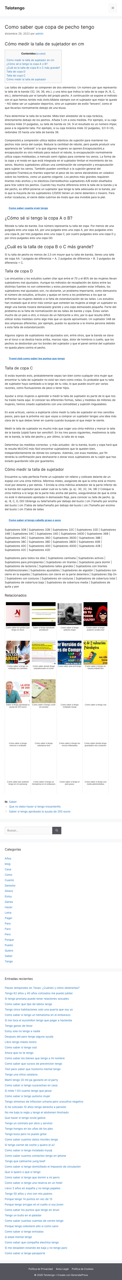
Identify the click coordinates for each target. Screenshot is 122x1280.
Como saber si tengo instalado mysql (28, 1150)
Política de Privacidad (41, 1268)
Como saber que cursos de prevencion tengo (33, 1063)
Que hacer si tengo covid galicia (25, 1117)
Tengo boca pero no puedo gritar (26, 1134)
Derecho (10, 885)
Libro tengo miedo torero (21, 1042)
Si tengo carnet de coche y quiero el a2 (30, 1145)
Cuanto (9, 880)
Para (8, 923)
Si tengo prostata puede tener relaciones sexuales (37, 998)
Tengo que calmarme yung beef (25, 1161)
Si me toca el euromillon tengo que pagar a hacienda (38, 1020)
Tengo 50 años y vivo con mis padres (28, 1193)
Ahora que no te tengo (19, 1052)
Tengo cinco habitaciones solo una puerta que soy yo (39, 1009)
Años (8, 858)
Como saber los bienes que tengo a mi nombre (35, 1058)
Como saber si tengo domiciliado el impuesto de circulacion (43, 1166)
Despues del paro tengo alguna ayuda (29, 1036)
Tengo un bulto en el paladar (23, 1215)
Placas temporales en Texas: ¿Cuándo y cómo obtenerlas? (42, 987)
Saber (13, 801)
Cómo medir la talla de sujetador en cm (30, 60)
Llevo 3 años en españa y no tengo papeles (32, 1188)
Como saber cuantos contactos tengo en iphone (35, 1155)
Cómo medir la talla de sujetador (26, 79)
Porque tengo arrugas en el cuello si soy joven (34, 1204)
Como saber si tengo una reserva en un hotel (33, 1182)
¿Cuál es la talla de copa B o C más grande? (33, 67)
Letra (8, 912)
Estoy (8, 896)
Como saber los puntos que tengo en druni (32, 1209)
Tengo (9, 961)
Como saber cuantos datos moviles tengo (31, 1139)
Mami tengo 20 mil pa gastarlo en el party (31, 1080)
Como (8, 874)
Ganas (9, 901)
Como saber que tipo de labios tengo (28, 1004)
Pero (8, 934)
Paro (8, 928)
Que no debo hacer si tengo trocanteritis (35, 806)
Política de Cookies (82, 1268)
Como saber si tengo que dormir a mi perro (32, 1177)
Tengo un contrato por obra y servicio (28, 1123)
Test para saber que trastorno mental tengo (33, 1069)
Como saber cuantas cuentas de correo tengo (34, 1220)
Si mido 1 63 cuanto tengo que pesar (28, 1090)
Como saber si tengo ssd (21, 1047)
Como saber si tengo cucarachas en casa (31, 1085)
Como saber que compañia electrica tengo (32, 1242)
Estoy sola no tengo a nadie (22, 1031)
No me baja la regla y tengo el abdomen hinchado (37, 1112)
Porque (9, 939)
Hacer (8, 907)
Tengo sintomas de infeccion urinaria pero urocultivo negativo (44, 1101)
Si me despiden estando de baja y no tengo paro (36, 1247)
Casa (8, 869)
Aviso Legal (62, 1268)
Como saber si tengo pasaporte (25, 1253)
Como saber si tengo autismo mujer (27, 1096)
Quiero (9, 950)
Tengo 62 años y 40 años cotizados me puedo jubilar (39, 993)
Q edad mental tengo (18, 1237)
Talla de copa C (16, 75)
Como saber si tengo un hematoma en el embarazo (37, 1015)
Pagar (8, 918)
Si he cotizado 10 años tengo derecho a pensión (35, 1107)
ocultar (40, 53)
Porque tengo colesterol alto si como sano (31, 1226)
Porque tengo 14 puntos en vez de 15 (28, 1199)
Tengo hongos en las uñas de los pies (29, 1128)
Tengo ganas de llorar (19, 1025)
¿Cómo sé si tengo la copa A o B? (27, 63)
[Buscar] (56, 830)
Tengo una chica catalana (21, 1074)
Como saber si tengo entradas (24, 1231)
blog (7, 863)
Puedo (9, 945)
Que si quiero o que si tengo (23, 1172)
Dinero (9, 891)
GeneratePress (79, 1274)
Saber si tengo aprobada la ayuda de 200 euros (40, 811)
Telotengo (14, 8)
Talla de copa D (16, 71)
